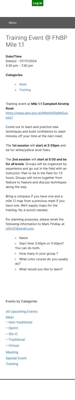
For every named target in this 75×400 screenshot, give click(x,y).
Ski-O (13, 334)
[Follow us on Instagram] (46, 390)
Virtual (14, 345)
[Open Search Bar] (69, 22)
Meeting (12, 352)
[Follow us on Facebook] (37, 390)
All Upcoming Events (22, 311)
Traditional (17, 340)
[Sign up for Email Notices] (29, 390)
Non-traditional (20, 322)
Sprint (13, 328)
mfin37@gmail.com (20, 228)
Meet (23, 84)
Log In (37, 3)
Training (25, 90)
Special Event (16, 358)
